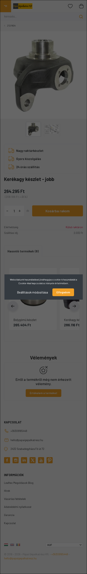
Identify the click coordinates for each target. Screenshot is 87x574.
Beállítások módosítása (32, 292)
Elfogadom (63, 292)
